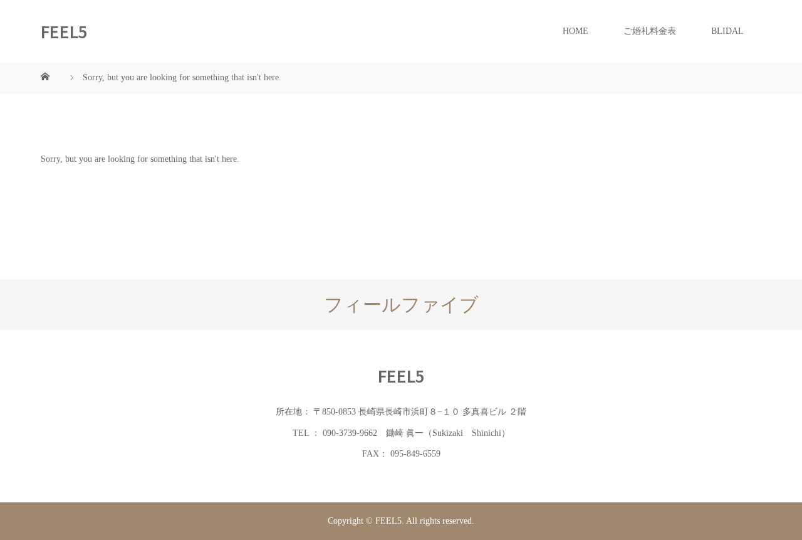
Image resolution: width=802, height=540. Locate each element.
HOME (575, 31)
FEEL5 (64, 31)
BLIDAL (727, 31)
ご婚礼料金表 (649, 31)
